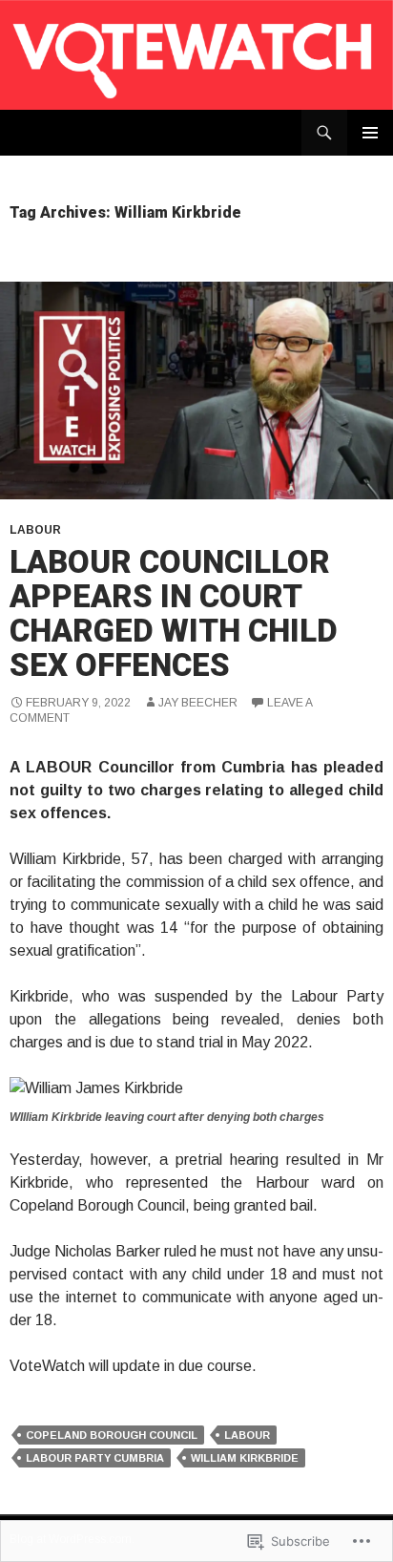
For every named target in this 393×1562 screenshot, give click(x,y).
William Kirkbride (245, 1458)
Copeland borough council (111, 1435)
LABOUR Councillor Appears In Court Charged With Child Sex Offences (174, 613)
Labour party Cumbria (95, 1458)
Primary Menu (370, 133)
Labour (35, 530)
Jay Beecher (198, 702)
